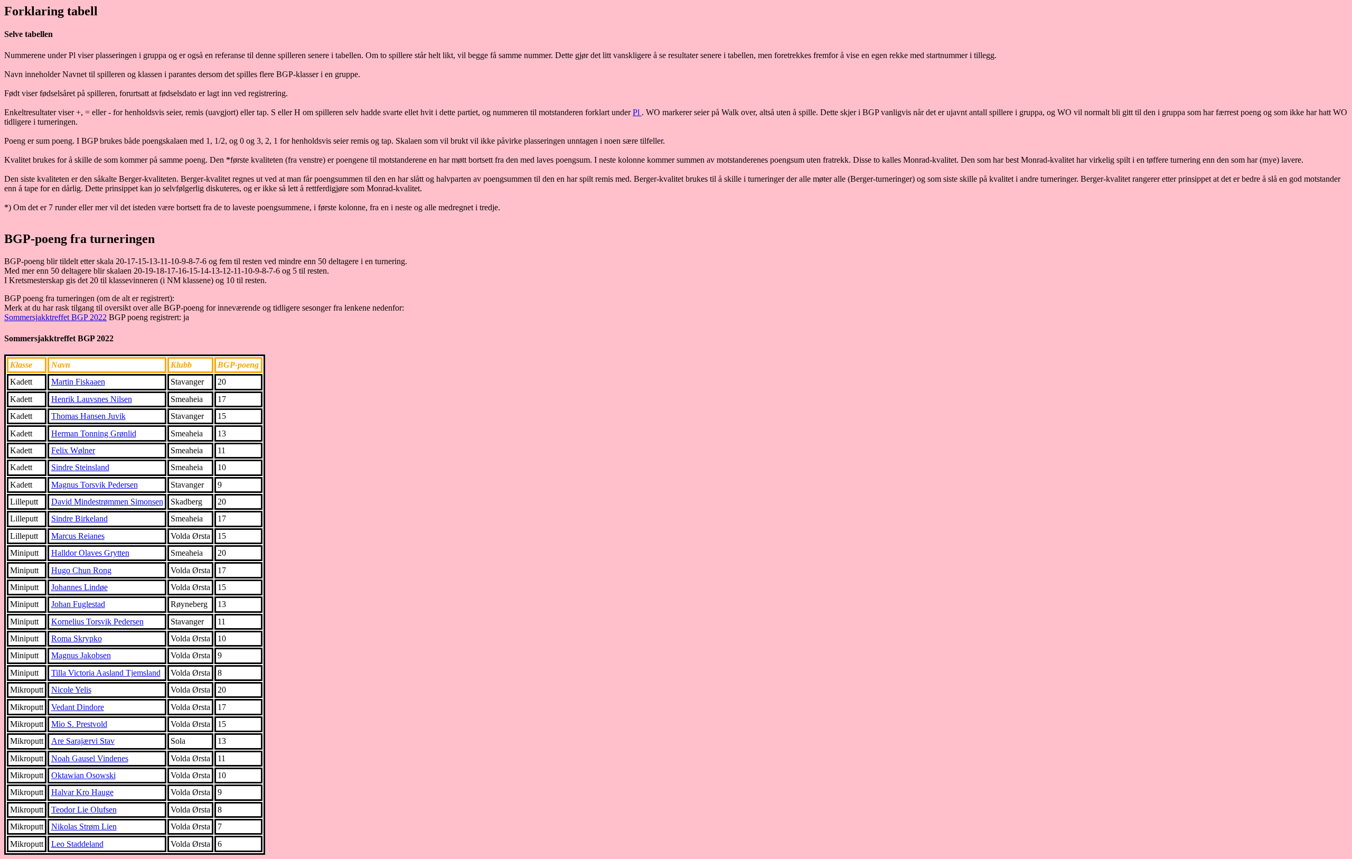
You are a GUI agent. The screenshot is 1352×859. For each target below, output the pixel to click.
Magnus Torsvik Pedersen (94, 484)
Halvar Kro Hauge (82, 792)
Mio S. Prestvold (79, 724)
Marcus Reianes (78, 535)
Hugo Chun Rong (81, 570)
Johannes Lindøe (79, 587)
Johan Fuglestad (78, 604)
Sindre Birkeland (79, 518)
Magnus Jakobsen (81, 655)
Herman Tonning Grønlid (93, 433)
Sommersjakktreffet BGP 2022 (55, 317)
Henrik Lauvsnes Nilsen (91, 399)
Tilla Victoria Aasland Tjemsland (106, 672)
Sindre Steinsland (80, 467)
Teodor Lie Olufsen (84, 809)
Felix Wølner (73, 450)
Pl (637, 112)
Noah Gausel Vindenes (89, 758)
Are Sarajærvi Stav (83, 740)
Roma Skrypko (76, 638)
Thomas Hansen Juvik (88, 416)
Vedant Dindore (77, 707)
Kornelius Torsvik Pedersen (97, 621)
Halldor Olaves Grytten (90, 552)
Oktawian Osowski (83, 775)
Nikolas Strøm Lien (84, 826)
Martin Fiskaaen (78, 381)
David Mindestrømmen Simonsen (107, 501)
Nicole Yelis (71, 689)
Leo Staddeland (77, 843)
